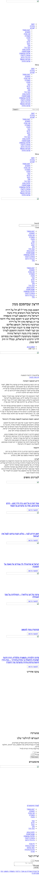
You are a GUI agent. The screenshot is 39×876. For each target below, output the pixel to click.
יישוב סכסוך (26, 30)
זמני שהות (27, 34)
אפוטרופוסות (26, 51)
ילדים (28, 42)
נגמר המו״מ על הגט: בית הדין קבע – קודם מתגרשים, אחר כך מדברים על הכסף (22, 504)
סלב (29, 45)
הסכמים (27, 32)
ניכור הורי (27, 47)
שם (37, 752)
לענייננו (32, 28)
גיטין (28, 40)
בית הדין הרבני (25, 57)
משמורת (27, 36)
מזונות (28, 38)
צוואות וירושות (25, 55)
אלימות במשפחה (24, 53)
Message (36, 865)
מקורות (32, 26)
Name (36, 861)
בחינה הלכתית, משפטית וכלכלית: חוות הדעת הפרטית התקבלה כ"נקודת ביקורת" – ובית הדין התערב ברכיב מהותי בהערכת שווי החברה (20, 659)
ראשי (33, 24)
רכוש (28, 43)
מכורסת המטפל (25, 59)
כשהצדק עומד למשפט (30, 629)
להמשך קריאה (33, 510)
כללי (33, 260)
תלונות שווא (26, 49)
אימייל (36, 755)
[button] (19, 65)
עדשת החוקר (26, 61)
